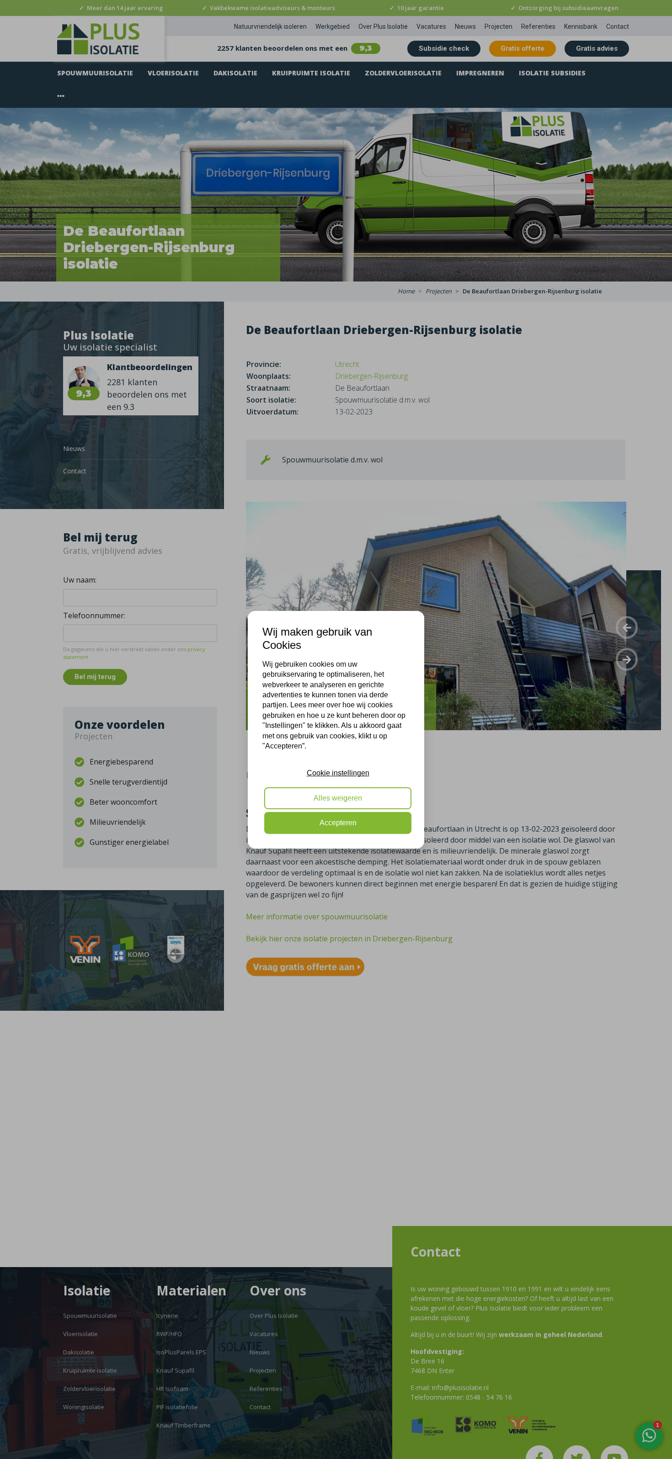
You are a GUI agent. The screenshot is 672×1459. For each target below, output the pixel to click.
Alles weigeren (338, 797)
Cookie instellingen (338, 773)
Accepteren (338, 823)
